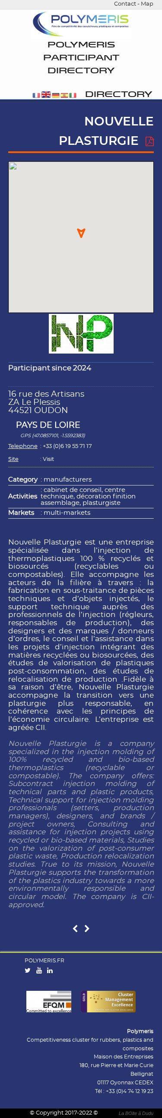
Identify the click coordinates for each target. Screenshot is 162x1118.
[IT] (73, 96)
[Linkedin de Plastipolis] (52, 971)
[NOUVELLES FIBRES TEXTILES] (87, 929)
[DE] (55, 96)
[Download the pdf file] (150, 142)
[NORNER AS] (75, 929)
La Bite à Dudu (136, 1113)
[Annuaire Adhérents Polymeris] (81, 24)
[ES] (64, 96)
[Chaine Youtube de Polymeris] (41, 971)
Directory (118, 95)
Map (147, 4)
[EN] (46, 96)
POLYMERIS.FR (44, 960)
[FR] (36, 96)
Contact (125, 4)
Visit (48, 459)
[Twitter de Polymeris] (30, 971)
